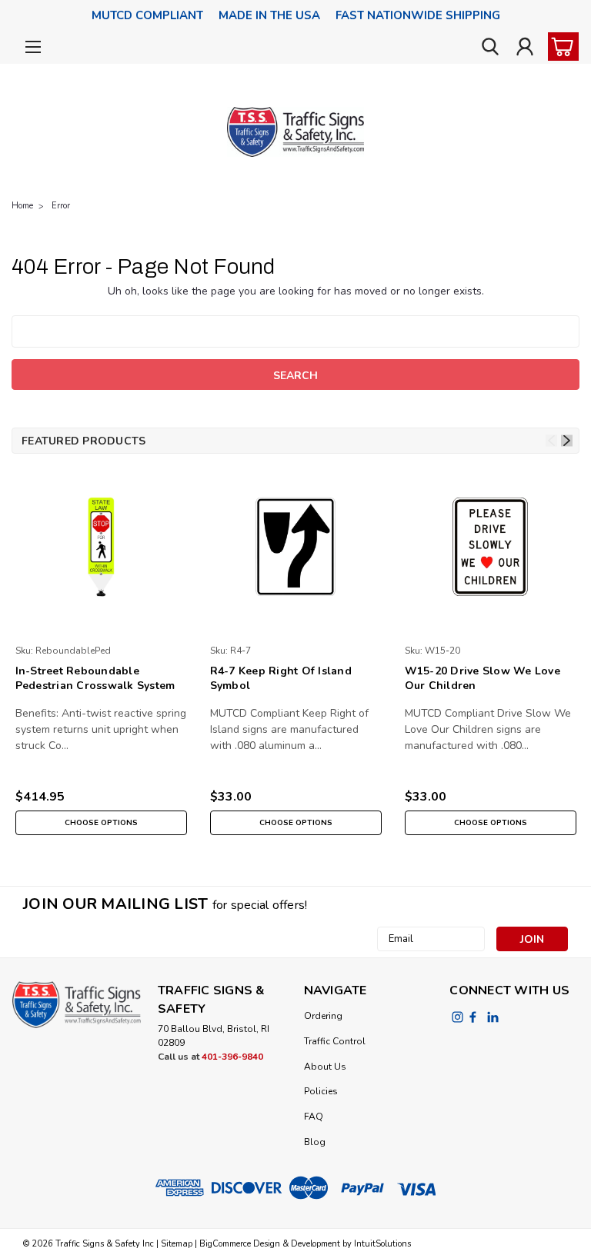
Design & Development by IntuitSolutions (331, 1244)
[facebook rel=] (473, 1017)
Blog (315, 1142)
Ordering (323, 1016)
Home (22, 205)
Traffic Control (335, 1041)
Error (61, 205)
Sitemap (176, 1244)
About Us (325, 1066)
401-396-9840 (232, 1056)
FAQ (313, 1116)
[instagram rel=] (457, 1017)
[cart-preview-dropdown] (559, 46)
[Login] (524, 47)
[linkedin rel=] (493, 1017)
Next (567, 441)
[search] (490, 47)
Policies (321, 1091)
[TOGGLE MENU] (33, 48)
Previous (551, 441)
